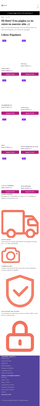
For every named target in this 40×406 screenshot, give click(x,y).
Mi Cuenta (4, 377)
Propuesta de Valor (6, 361)
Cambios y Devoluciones (7, 387)
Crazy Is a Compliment (7, 185)
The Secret (24, 64)
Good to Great (24, 107)
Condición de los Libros (7, 384)
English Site (4, 363)
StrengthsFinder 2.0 (6, 105)
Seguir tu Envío (5, 382)
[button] (38, 6)
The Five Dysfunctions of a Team (29, 146)
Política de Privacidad (7, 373)
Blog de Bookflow (6, 365)
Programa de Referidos (7, 368)
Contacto (3, 392)
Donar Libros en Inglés (7, 389)
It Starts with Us (5, 68)
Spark (3, 145)
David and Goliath (26, 186)
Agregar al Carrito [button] (10, 74)
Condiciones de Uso (6, 370)
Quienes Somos (5, 358)
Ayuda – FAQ (5, 380)
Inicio (2, 17)
